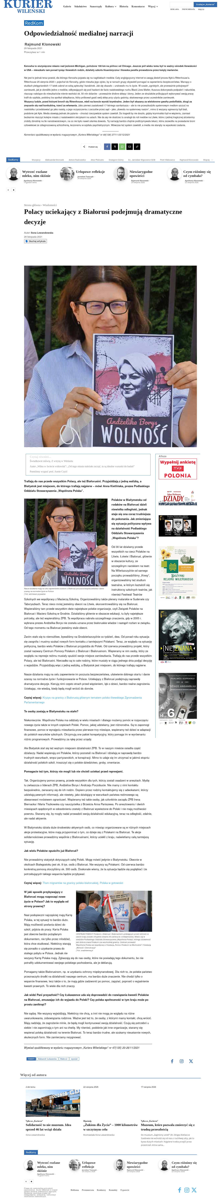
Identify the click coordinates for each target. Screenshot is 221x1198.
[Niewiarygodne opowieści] (121, 173)
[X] (114, 146)
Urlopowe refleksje (90, 172)
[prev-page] (8, 190)
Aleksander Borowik (54, 160)
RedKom (34, 23)
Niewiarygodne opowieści (141, 174)
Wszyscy (36, 160)
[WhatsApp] (122, 146)
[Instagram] (187, 1190)
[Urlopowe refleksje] (67, 173)
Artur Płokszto (97, 160)
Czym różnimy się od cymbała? (197, 174)
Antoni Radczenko (77, 160)
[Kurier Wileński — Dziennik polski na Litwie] (28, 6)
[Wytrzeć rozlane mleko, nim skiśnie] (13, 173)
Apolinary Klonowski (33, 180)
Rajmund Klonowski (43, 44)
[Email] (129, 146)
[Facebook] (107, 146)
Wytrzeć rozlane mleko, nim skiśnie (36, 174)
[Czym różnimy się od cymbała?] (174, 173)
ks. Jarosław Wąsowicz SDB (141, 160)
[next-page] (13, 190)
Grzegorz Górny (116, 160)
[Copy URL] (137, 146)
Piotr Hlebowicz (167, 160)
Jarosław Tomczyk (85, 176)
